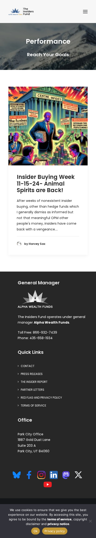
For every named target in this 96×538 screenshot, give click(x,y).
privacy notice (58, 524)
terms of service (59, 519)
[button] (85, 11)
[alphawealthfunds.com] (35, 300)
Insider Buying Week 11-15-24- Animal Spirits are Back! (46, 183)
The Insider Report (34, 382)
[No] (90, 521)
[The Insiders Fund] (21, 11)
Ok (36, 531)
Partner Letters (32, 390)
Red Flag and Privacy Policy (41, 398)
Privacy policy (55, 531)
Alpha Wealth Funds (51, 322)
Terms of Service (33, 405)
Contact (27, 366)
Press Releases (32, 374)
